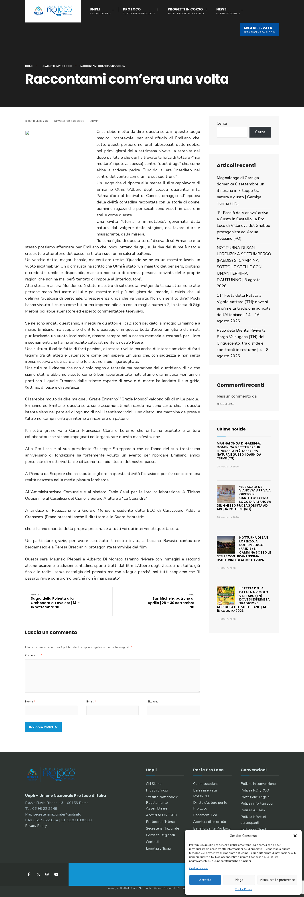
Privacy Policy (36, 825)
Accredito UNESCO (161, 815)
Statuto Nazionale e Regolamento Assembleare (162, 803)
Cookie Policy (243, 889)
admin (94, 121)
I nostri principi (157, 790)
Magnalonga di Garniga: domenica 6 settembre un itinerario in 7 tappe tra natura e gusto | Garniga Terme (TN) (240, 190)
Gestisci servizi (198, 868)
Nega (239, 880)
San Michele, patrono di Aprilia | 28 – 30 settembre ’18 (171, 601)
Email (91, 701)
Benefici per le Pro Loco (212, 828)
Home (29, 66)
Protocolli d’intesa (160, 821)
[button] (295, 836)
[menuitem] (104, 10)
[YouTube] (56, 874)
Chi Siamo (154, 783)
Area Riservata (259, 30)
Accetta (205, 880)
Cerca (222, 123)
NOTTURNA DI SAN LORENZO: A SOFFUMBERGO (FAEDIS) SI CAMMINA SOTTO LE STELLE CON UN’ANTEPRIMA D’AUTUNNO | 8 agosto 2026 (244, 267)
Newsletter (49, 66)
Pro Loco (139, 11)
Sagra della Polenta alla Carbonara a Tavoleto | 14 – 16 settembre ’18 (55, 601)
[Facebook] (29, 874)
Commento (33, 655)
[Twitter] (38, 874)
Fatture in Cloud (253, 829)
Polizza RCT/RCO (255, 790)
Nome (30, 701)
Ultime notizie (231, 429)
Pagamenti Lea (205, 815)
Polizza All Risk (253, 810)
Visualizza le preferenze (277, 880)
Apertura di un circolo (209, 821)
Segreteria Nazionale (162, 828)
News (228, 11)
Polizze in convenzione (258, 783)
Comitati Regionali (160, 835)
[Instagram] (47, 874)
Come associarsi (205, 783)
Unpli (100, 11)
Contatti (152, 841)
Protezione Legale (255, 797)
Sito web (153, 701)
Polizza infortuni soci (257, 803)
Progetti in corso (186, 11)
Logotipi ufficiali (158, 848)
